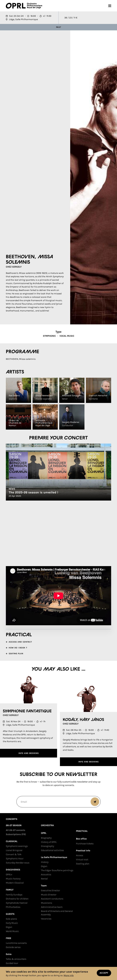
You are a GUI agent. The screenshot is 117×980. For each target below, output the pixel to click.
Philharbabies (13, 907)
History (44, 862)
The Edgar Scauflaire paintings (57, 870)
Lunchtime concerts (16, 943)
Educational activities (52, 850)
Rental (44, 878)
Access (79, 855)
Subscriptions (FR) (16, 834)
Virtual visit (82, 859)
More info (69, 975)
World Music (12, 931)
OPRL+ (9, 874)
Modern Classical (15, 882)
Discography (47, 846)
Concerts (11, 819)
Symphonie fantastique (27, 711)
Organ (9, 927)
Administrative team (51, 907)
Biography (46, 837)
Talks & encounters (16, 959)
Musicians (46, 902)
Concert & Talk (13, 854)
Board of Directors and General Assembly (57, 913)
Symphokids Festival (16, 902)
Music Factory (13, 878)
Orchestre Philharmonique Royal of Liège (34, 6)
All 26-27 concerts (15, 830)
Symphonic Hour (14, 858)
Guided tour (12, 963)
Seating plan (82, 863)
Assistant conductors (52, 898)
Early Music (12, 923)
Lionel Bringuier (14, 850)
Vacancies (46, 918)
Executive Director (50, 890)
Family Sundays (14, 894)
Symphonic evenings (17, 846)
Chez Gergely (14, 266)
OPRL (16, 6)
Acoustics (46, 874)
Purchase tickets (84, 843)
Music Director (48, 894)
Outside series (13, 947)
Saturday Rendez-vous (17, 862)
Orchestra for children (17, 898)
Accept (104, 973)
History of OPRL (49, 842)
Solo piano (11, 918)
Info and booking (28, 753)
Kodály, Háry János (83, 720)
